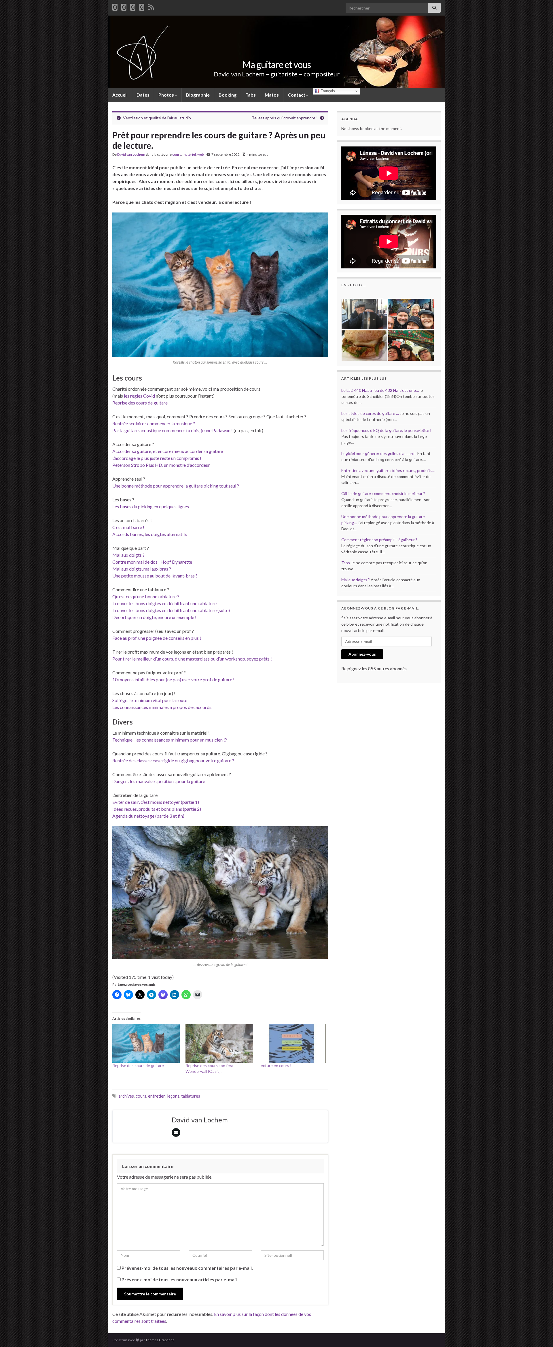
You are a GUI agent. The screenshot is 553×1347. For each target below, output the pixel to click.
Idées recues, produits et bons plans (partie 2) (156, 809)
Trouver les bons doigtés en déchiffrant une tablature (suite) (171, 610)
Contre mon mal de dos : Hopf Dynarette (152, 562)
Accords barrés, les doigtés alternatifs (149, 534)
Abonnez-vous (362, 654)
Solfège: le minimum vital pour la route (149, 700)
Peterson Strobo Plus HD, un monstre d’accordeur (161, 465)
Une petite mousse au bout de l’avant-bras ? (155, 575)
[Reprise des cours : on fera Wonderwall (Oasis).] (219, 1043)
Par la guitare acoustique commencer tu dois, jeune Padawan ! (172, 430)
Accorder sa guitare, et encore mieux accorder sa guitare (167, 451)
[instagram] (141, 6)
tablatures (190, 1096)
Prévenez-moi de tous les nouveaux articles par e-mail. (180, 1279)
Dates (143, 94)
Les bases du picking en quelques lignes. (151, 506)
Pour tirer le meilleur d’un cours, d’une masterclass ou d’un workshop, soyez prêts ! (192, 658)
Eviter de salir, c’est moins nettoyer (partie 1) (155, 802)
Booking (227, 94)
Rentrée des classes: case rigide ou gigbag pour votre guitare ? (173, 760)
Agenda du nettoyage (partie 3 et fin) (148, 816)
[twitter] (123, 6)
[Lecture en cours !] (292, 1043)
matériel (189, 154)
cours (176, 154)
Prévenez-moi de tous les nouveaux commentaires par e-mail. (187, 1268)
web (200, 154)
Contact (297, 94)
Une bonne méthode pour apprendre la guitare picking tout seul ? (175, 485)
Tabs (250, 94)
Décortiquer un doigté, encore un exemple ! (154, 617)
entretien (157, 1096)
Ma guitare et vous (276, 64)
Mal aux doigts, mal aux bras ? (141, 568)
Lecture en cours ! (275, 1065)
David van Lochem (131, 154)
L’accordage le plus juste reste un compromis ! (156, 458)
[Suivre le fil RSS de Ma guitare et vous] (151, 6)
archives (126, 1096)
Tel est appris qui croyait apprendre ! (285, 117)
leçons (173, 1096)
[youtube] (132, 6)
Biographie (198, 94)
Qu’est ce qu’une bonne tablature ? (145, 596)
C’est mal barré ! (128, 527)
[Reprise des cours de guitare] (146, 1043)
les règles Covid (139, 395)
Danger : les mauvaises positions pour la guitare (158, 781)
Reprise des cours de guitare (140, 402)
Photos (166, 94)
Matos (272, 94)
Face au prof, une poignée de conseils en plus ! (156, 638)
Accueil (120, 94)
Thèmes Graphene (160, 1340)
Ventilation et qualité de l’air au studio (157, 117)
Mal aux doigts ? (128, 555)
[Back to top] (540, 1334)
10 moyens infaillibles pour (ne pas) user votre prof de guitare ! (173, 679)
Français (327, 91)
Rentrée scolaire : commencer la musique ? (153, 423)
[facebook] (115, 6)
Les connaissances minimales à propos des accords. (162, 707)
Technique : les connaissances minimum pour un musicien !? (169, 739)
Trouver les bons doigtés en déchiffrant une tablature (164, 603)
